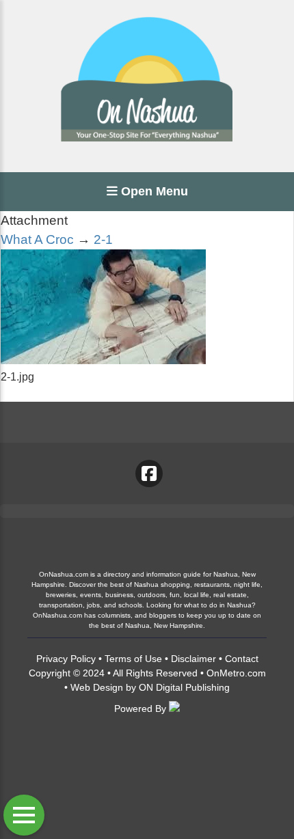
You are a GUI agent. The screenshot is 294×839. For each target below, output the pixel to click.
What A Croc (37, 239)
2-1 (103, 239)
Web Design (96, 687)
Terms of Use (133, 658)
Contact (241, 658)
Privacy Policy (66, 658)
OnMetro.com (236, 673)
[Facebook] (149, 473)
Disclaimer (193, 658)
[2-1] (103, 360)
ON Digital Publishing (184, 687)
